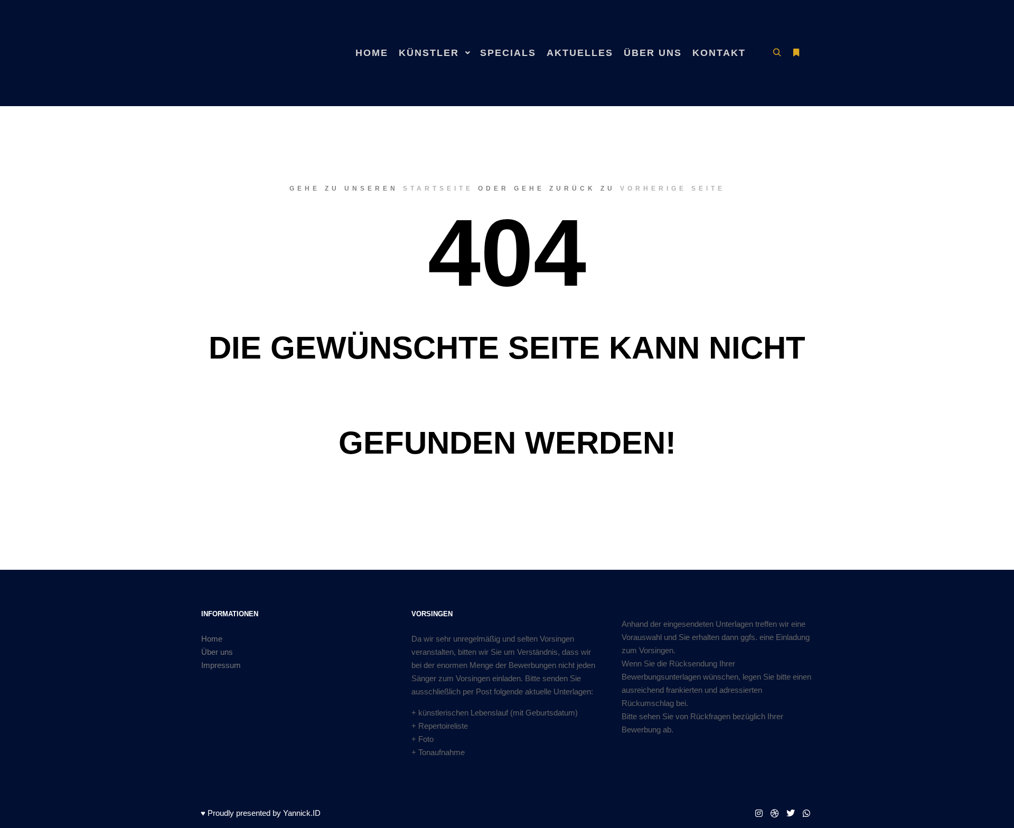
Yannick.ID (302, 812)
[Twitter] (790, 813)
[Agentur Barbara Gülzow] (253, 53)
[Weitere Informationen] (795, 53)
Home (211, 638)
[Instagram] (759, 813)
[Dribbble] (775, 813)
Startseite (438, 188)
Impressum (221, 665)
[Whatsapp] (806, 813)
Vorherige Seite (672, 188)
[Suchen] (776, 53)
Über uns (217, 651)
